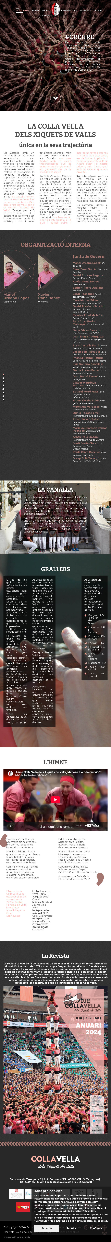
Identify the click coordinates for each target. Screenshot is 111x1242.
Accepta (46, 1228)
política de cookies (95, 1221)
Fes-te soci (85, 10)
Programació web (12, 1237)
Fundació (46, 10)
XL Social (26, 1237)
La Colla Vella (22, 10)
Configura (96, 1228)
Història (35, 10)
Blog (76, 10)
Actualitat (66, 10)
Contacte (97, 10)
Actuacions (44, 15)
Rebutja (71, 1228)
